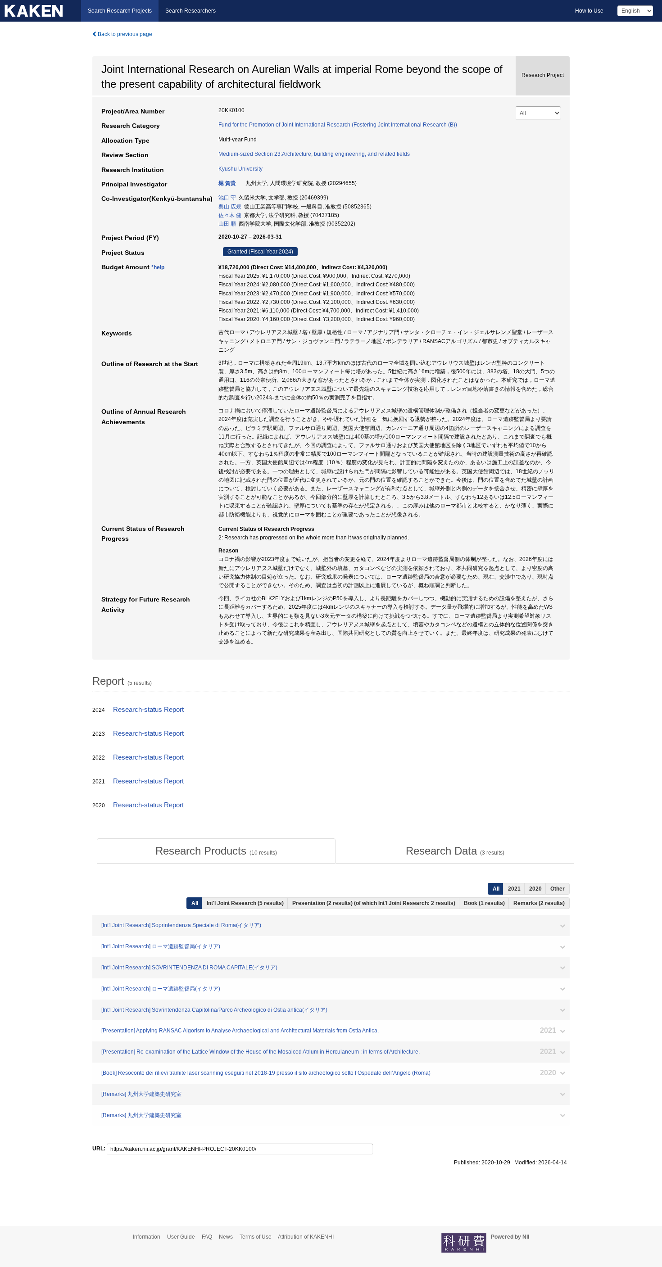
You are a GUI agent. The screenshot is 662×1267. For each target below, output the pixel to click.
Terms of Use (256, 1237)
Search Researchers (190, 11)
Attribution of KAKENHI (306, 1237)
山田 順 (227, 224)
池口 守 (227, 198)
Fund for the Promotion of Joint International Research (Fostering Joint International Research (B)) (337, 125)
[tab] (216, 851)
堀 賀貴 (227, 183)
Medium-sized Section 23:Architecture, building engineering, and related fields (314, 154)
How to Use (589, 11)
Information (146, 1237)
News (226, 1237)
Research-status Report (148, 709)
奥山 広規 (229, 207)
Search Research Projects (120, 11)
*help (157, 267)
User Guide (181, 1237)
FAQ (207, 1237)
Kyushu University (240, 169)
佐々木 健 (229, 215)
